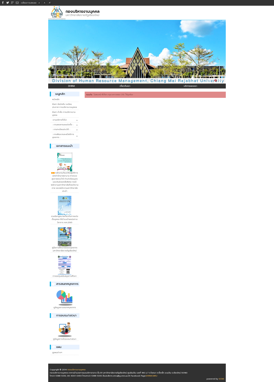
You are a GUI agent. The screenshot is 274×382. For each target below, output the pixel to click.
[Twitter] (8, 3)
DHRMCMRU (151, 375)
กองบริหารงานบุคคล (83, 11)
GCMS (221, 378)
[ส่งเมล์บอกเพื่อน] (17, 3)
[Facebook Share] (3, 3)
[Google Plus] (12, 3)
